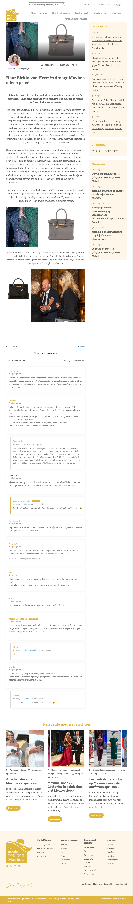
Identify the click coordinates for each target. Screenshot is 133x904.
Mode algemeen (44, 844)
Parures (110, 864)
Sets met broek (90, 870)
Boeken (107, 884)
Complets (88, 851)
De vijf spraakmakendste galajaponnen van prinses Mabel (106, 177)
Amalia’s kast (71, 19)
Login (82, 346)
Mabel (63, 864)
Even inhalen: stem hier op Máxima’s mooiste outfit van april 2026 (106, 783)
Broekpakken (89, 847)
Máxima (43, 13)
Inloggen (118, 4)
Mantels (87, 866)
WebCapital (122, 899)
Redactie (88, 4)
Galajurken (89, 855)
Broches (110, 852)
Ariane (63, 856)
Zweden (66, 774)
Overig (83, 19)
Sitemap (62, 899)
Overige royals (81, 13)
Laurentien (65, 860)
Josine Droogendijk (30, 650)
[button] (64, 4)
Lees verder (13, 808)
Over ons (115, 884)
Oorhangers (112, 860)
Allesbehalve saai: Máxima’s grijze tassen (22, 781)
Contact (123, 884)
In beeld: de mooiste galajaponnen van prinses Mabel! (106, 252)
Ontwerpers (63, 770)
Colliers (110, 848)
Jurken (87, 863)
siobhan (26, 699)
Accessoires (50, 65)
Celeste (25, 444)
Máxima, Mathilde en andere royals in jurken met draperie (108, 194)
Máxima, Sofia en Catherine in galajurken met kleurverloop (107, 235)
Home (34, 13)
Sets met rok (89, 874)
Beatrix (64, 844)
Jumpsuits (88, 859)
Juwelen (116, 13)
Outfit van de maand (107, 770)
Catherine (26, 504)
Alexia (63, 852)
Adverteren (103, 4)
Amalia (64, 848)
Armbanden (112, 856)
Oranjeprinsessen (61, 13)
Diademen (112, 844)
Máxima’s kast (101, 13)
